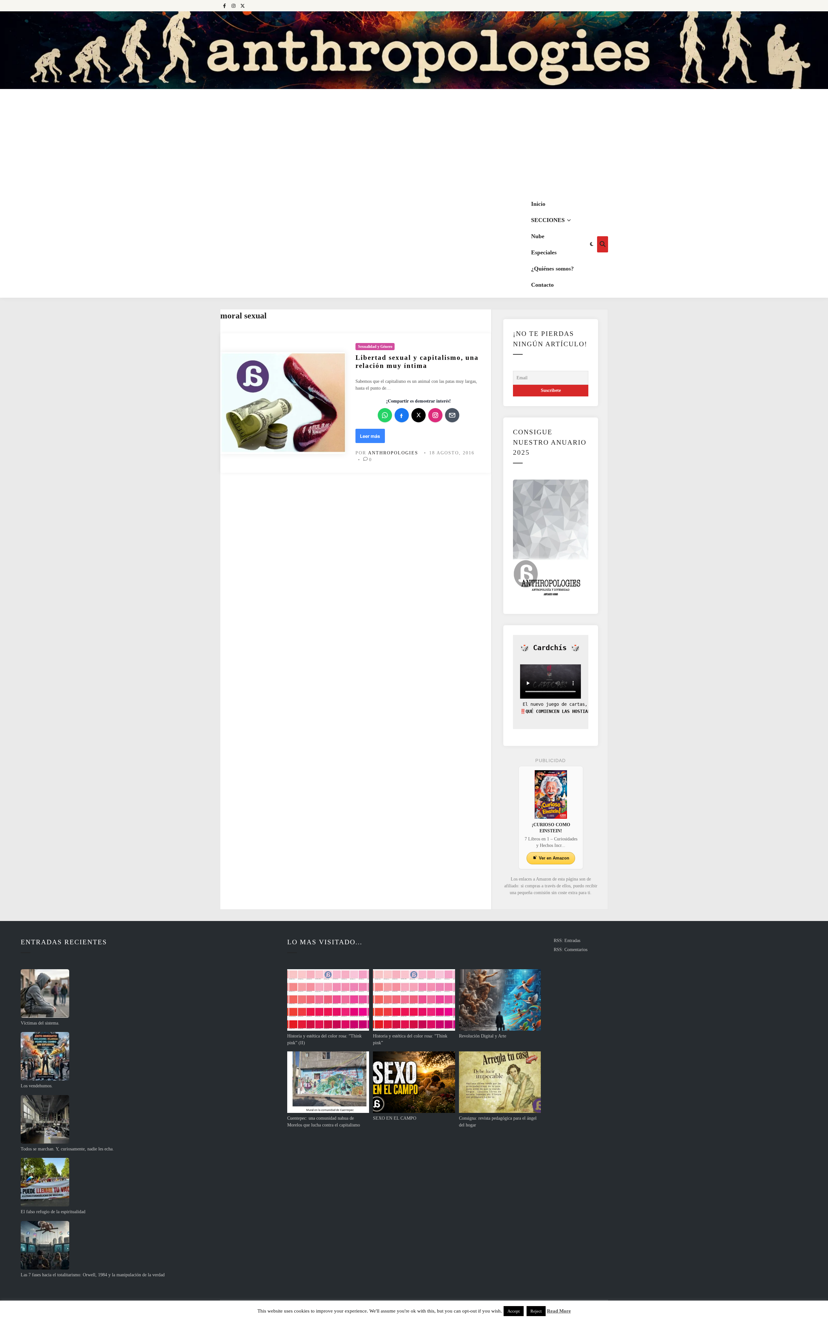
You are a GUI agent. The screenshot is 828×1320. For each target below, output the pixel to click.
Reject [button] (536, 1311)
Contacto (542, 285)
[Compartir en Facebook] (402, 415)
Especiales (544, 252)
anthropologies (393, 452)
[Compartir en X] (418, 415)
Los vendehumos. (37, 1085)
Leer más (372, 438)
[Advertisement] (414, 142)
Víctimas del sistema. (40, 1023)
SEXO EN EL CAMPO (394, 1118)
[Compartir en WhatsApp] (385, 415)
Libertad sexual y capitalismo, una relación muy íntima (417, 362)
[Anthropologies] (414, 50)
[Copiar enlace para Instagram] (435, 415)
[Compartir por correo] (452, 415)
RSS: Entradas (567, 940)
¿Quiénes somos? (552, 268)
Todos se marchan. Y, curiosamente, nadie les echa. (67, 1149)
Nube (537, 236)
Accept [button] (513, 1311)
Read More (559, 1311)
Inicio (538, 204)
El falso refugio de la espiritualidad (53, 1211)
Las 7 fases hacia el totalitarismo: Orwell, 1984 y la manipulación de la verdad (93, 1274)
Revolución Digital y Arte (482, 1036)
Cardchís (550, 648)
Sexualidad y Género (375, 346)
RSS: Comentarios (570, 949)
